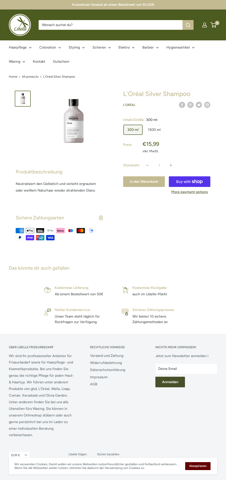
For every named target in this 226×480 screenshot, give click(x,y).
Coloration (47, 47)
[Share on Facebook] (182, 104)
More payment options (189, 192)
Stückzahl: (131, 165)
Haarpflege (18, 47)
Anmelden (170, 382)
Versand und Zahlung (106, 356)
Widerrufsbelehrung (106, 363)
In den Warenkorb (144, 181)
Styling (74, 47)
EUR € (15, 455)
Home (13, 77)
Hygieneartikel (178, 47)
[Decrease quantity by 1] (147, 165)
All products (30, 77)
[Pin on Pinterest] (190, 104)
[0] (213, 25)
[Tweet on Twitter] (199, 104)
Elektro (124, 47)
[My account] (204, 25)
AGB (93, 384)
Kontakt (39, 61)
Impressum (99, 377)
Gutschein (61, 61)
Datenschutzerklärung (107, 370)
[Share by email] (207, 104)
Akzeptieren (198, 466)
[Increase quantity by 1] (170, 165)
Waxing (14, 61)
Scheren (99, 47)
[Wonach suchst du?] (188, 25)
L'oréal (129, 105)
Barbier (148, 47)
